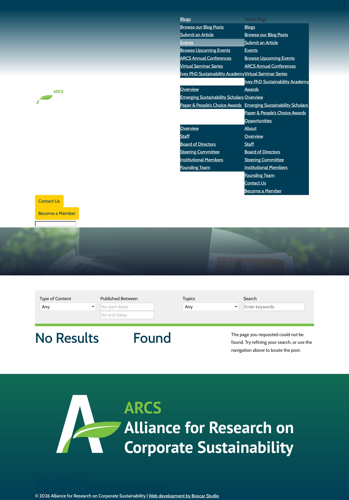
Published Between (119, 298)
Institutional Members (201, 160)
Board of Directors (198, 144)
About (251, 128)
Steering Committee (199, 152)
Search (250, 298)
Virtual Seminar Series (201, 66)
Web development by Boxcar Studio (184, 496)
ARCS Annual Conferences (205, 58)
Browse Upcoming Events (205, 50)
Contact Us (255, 183)
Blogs (250, 27)
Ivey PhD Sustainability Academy (212, 74)
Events (251, 50)
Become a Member (263, 191)
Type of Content (55, 298)
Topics (189, 298)
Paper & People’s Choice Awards (211, 105)
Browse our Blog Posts (202, 27)
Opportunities (193, 113)
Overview (189, 89)
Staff (185, 136)
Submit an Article (197, 35)
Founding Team (195, 167)
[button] (68, 307)
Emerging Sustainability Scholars (212, 97)
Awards (252, 89)
